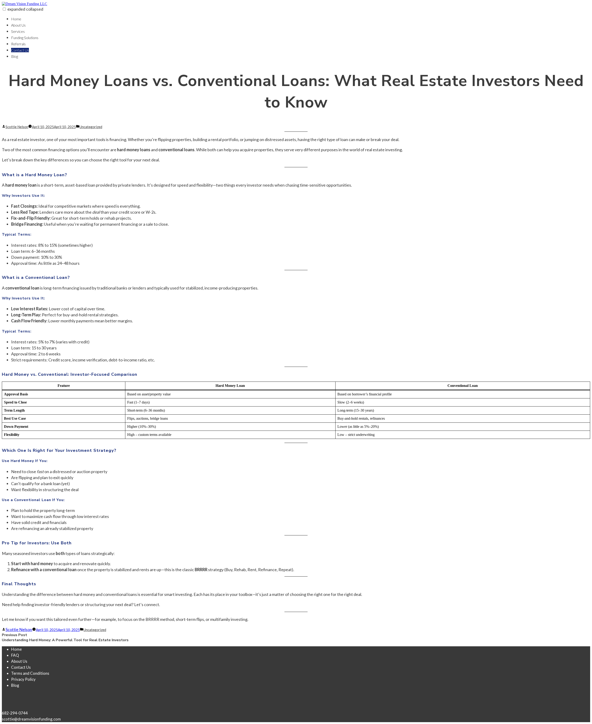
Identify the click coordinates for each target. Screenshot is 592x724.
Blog (14, 56)
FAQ (15, 655)
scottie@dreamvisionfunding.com (31, 719)
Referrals (18, 44)
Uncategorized (91, 127)
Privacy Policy (23, 679)
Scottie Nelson (17, 127)
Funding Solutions (24, 37)
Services (18, 31)
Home (16, 19)
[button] (4, 9)
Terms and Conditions (30, 673)
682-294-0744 (15, 713)
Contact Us (20, 50)
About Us (18, 25)
